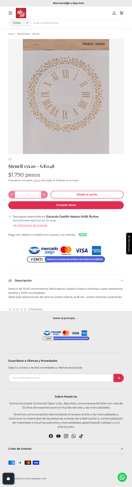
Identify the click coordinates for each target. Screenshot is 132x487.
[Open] (8, 478)
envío (37, 180)
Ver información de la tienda (30, 225)
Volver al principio (64, 318)
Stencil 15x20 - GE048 (28, 34)
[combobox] (66, 22)
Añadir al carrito (87, 194)
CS (10, 159)
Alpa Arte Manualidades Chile (31, 478)
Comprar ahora (66, 205)
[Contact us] (122, 477)
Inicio (11, 34)
